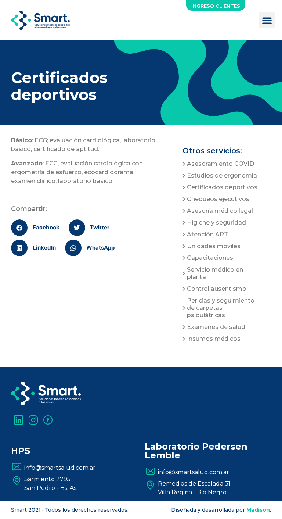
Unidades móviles (214, 246)
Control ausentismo (216, 288)
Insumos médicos (214, 338)
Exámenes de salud (216, 326)
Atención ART (207, 234)
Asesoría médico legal (220, 210)
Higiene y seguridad (216, 222)
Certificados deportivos (222, 187)
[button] (215, 5)
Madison (258, 510)
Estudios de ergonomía (222, 175)
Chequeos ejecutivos (219, 199)
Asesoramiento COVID (221, 163)
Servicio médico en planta (215, 273)
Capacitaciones (210, 257)
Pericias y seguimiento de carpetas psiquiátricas (220, 308)
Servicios (24, 61)
